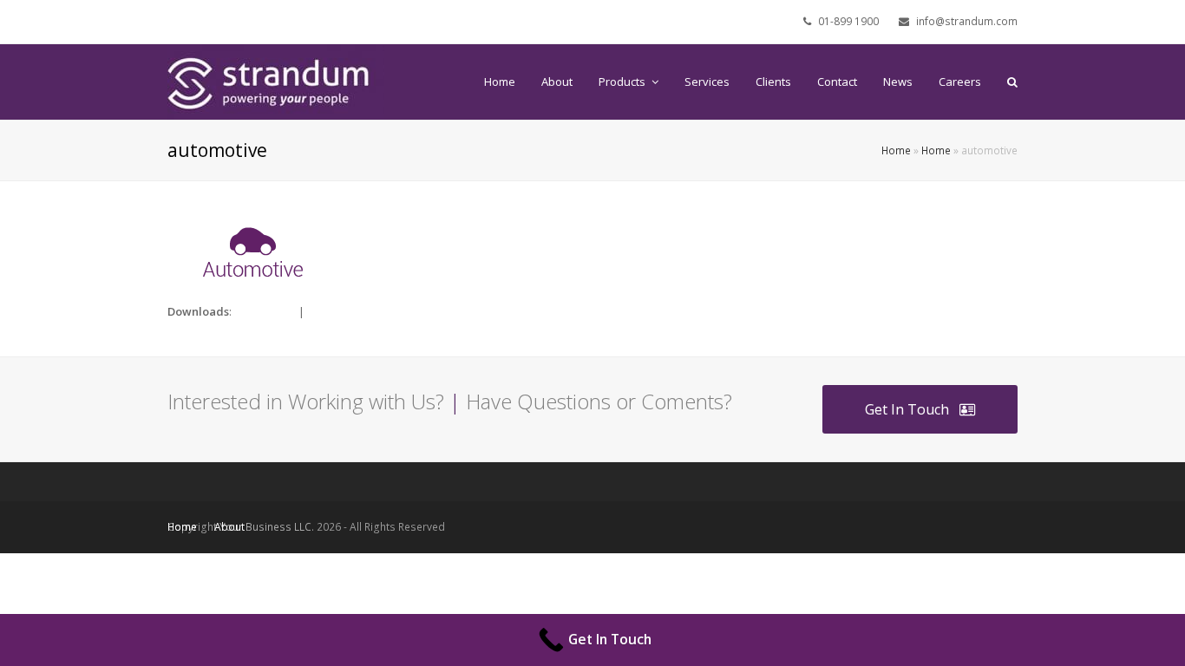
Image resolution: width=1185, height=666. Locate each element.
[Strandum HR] (275, 80)
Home (896, 150)
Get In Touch (907, 409)
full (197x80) (265, 311)
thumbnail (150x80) (356, 311)
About (229, 526)
